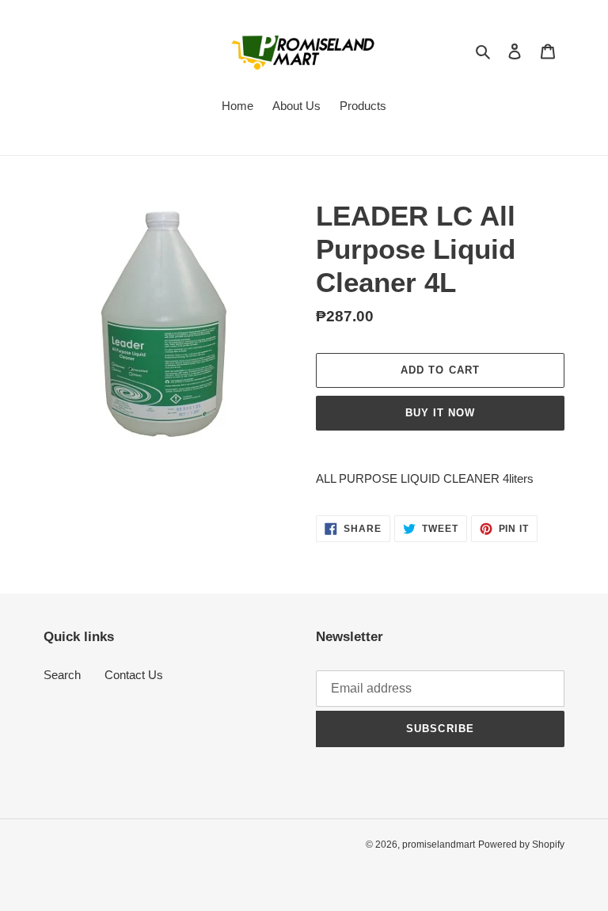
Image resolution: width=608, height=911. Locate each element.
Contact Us (133, 674)
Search (62, 674)
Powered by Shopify (521, 844)
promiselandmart (438, 844)
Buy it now (440, 413)
